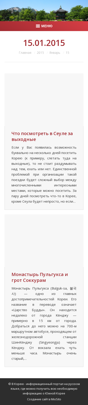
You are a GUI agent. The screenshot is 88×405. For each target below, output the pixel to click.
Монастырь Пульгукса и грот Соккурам (40, 277)
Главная (25, 52)
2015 (40, 52)
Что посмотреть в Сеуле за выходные (42, 136)
